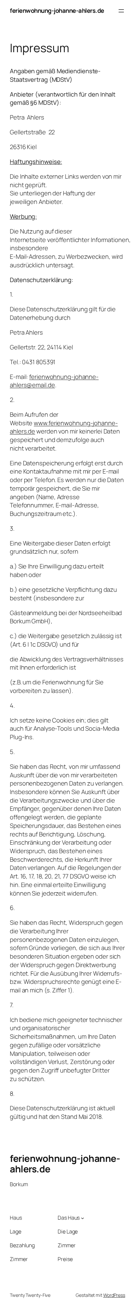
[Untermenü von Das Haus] (82, 1217)
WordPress (114, 1295)
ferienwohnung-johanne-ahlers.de (57, 10)
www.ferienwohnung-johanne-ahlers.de (64, 427)
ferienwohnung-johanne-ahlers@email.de (54, 380)
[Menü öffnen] (121, 11)
